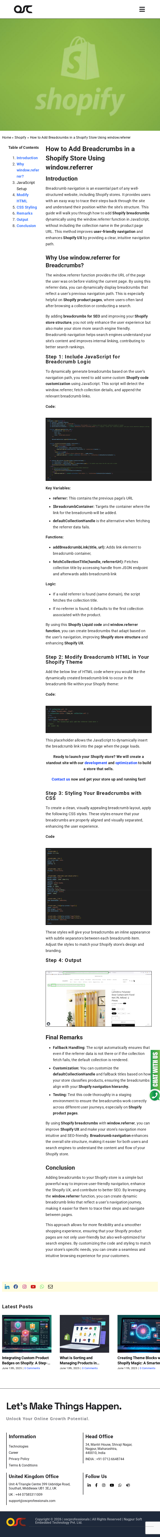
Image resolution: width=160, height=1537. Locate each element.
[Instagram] (103, 1485)
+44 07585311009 (28, 1495)
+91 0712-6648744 (110, 1459)
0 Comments (32, 1368)
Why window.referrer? (28, 170)
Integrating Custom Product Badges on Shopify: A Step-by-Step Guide (25, 1363)
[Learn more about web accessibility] (29, 9)
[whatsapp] (42, 1286)
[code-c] (98, 850)
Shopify (20, 137)
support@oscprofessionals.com (32, 1501)
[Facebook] (96, 1485)
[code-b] (98, 708)
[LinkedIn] (89, 1485)
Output (22, 219)
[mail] (50, 1286)
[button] (5, 1342)
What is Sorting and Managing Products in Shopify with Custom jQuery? (84, 1363)
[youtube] (33, 1286)
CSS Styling (27, 207)
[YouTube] (112, 1485)
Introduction (27, 158)
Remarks (24, 213)
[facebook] (16, 1286)
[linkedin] (7, 1286)
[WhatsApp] (120, 1485)
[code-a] (98, 420)
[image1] (98, 973)
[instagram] (24, 1286)
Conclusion (26, 226)
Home (6, 137)
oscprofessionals (77, 1519)
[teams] (128, 1485)
